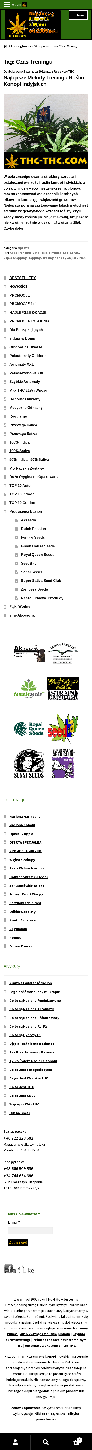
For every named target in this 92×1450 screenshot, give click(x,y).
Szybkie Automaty (24, 382)
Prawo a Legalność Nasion (30, 983)
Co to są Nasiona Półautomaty (34, 1017)
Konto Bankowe (22, 920)
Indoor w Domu (22, 338)
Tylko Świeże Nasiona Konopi (33, 1061)
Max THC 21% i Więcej (28, 390)
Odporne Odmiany (24, 399)
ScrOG (74, 253)
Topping (34, 258)
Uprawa (23, 248)
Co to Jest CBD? (22, 1095)
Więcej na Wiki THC (24, 1104)
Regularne (18, 416)
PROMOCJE (19, 295)
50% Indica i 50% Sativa (29, 459)
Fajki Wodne (19, 607)
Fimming (55, 253)
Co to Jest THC (21, 1087)
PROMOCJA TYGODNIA (29, 321)
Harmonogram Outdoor (28, 877)
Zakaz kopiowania (26, 1407)
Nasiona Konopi (22, 825)
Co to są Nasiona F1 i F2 (28, 1026)
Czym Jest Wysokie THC (28, 1078)
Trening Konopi (53, 258)
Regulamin (18, 929)
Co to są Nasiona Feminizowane (35, 1000)
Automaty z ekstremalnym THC (50, 1345)
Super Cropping (15, 258)
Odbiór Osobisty (22, 911)
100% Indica (19, 442)
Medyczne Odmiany (26, 408)
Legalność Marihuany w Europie (34, 991)
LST (66, 253)
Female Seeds (33, 537)
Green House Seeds (38, 546)
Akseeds (28, 520)
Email (14, 1222)
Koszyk (70, 1438)
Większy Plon (76, 258)
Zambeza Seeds (34, 589)
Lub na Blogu (19, 1112)
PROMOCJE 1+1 (23, 304)
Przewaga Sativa (23, 434)
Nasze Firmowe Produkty (42, 598)
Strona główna (20, 46)
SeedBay (28, 563)
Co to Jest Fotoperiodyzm (30, 1069)
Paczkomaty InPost (25, 903)
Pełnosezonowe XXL (26, 373)
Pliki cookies (43, 1413)
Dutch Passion (33, 529)
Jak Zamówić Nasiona (27, 885)
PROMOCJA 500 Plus (25, 851)
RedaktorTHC (64, 71)
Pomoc (15, 937)
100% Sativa (19, 451)
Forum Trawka (21, 946)
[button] (8, 5)
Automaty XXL (21, 364)
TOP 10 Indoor (21, 494)
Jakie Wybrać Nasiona (27, 868)
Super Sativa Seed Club (41, 581)
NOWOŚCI (18, 286)
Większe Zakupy (22, 859)
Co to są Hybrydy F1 (25, 1035)
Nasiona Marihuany (24, 816)
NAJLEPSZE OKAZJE (28, 312)
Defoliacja (39, 253)
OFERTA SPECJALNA (25, 842)
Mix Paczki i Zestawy (26, 468)
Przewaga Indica (23, 425)
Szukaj (46, 1442)
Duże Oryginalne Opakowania (34, 477)
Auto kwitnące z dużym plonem (45, 1334)
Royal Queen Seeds (37, 555)
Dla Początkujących (26, 330)
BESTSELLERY (22, 278)
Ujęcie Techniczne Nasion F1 (31, 1043)
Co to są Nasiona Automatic (31, 1009)
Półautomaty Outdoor (27, 356)
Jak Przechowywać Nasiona (31, 1052)
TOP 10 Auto (20, 485)
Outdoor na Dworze (25, 347)
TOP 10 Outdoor (23, 503)
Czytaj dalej (13, 228)
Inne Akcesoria (22, 615)
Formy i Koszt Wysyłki (26, 894)
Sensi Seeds (31, 572)
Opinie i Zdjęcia (21, 833)
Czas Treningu (20, 253)
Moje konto (15, 1442)
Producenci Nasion (25, 511)
